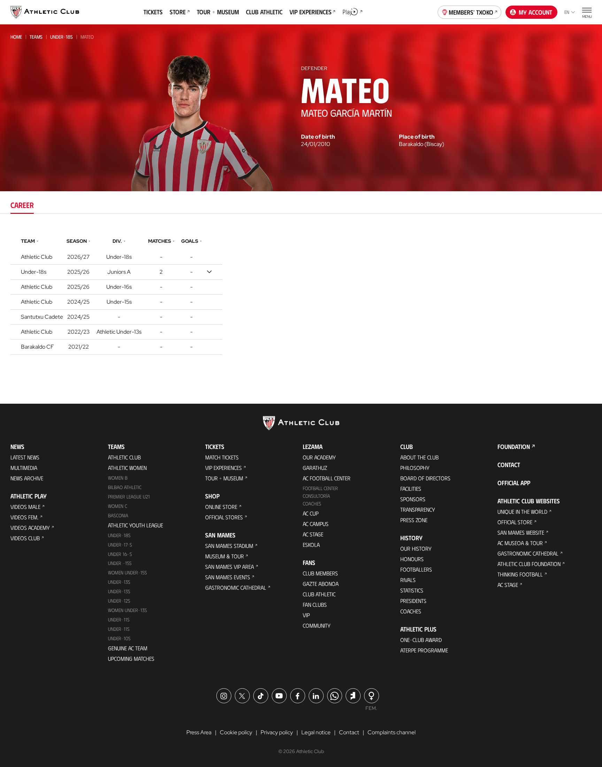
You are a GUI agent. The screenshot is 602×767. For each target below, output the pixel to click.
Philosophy (415, 467)
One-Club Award (421, 639)
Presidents (413, 600)
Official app (513, 483)
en (566, 12)
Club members (320, 573)
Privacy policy (277, 732)
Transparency (417, 509)
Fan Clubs (315, 604)
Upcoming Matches (131, 658)
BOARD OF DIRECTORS (425, 478)
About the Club (419, 457)
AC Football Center (326, 478)
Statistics (411, 590)
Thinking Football (520, 574)
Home (16, 37)
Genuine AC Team (127, 648)
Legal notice (316, 732)
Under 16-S (120, 554)
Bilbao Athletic (124, 487)
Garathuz (315, 467)
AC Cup (310, 513)
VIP (306, 615)
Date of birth (318, 136)
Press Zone (413, 520)
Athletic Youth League (135, 525)
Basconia (118, 515)
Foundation (513, 446)
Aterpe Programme (424, 650)
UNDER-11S (119, 619)
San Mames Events (227, 577)
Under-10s (119, 638)
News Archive (26, 478)
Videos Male (25, 506)
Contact (508, 464)
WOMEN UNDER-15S (127, 572)
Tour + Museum (224, 478)
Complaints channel (392, 732)
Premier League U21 (129, 496)
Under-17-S (120, 545)
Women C (117, 506)
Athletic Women (127, 467)
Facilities (410, 488)
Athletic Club (124, 457)
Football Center (320, 488)
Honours (412, 559)
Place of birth (416, 136)
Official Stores (224, 517)
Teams (36, 37)
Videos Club (25, 538)
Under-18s (61, 37)
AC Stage (313, 534)
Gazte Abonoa (321, 583)
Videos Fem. (24, 517)
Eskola (311, 544)
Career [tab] (22, 204)
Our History (416, 548)
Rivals (408, 579)
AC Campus (316, 523)
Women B (118, 478)
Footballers (416, 569)
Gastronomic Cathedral (235, 587)
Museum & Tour (224, 556)
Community (317, 625)
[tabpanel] (301, 294)
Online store (221, 506)
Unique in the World (522, 511)
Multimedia (23, 467)
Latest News (24, 457)
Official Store (514, 522)
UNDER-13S (119, 591)
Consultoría (316, 496)
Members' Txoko (471, 12)
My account (535, 12)
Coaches (312, 503)
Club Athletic (319, 594)
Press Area (198, 732)
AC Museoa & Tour (520, 543)
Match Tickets (222, 457)
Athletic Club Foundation (529, 563)
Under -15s (120, 563)
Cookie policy (236, 732)
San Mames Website (520, 532)
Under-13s (119, 582)
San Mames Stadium (229, 545)
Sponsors (412, 499)
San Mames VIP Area (229, 566)
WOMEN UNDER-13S (127, 610)
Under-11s (119, 629)
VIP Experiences (223, 467)
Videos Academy (30, 527)
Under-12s (119, 601)
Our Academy (319, 457)
